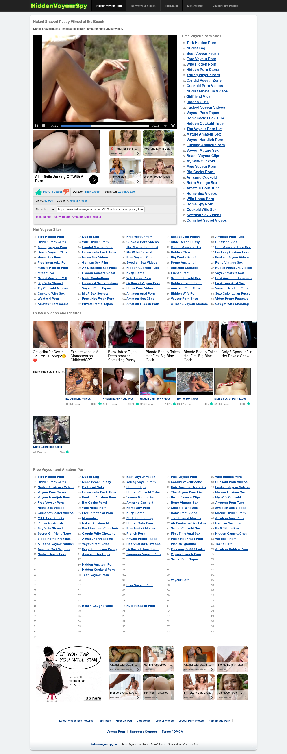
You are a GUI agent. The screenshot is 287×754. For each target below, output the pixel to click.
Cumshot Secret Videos (207, 220)
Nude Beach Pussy (185, 242)
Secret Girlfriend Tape (54, 533)
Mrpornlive (46, 273)
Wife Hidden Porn (201, 64)
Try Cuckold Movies (53, 288)
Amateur (77, 217)
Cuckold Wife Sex (202, 210)
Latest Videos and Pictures (76, 720)
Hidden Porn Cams (203, 70)
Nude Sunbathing (95, 278)
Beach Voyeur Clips (203, 156)
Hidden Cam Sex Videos (155, 398)
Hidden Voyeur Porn (109, 5)
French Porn (180, 273)
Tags (39, 217)
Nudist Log (196, 48)
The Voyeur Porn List (204, 129)
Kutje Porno (135, 273)
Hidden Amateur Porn (98, 564)
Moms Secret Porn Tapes (230, 398)
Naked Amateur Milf (52, 278)
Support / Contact (143, 731)
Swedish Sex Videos (204, 215)
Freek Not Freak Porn (98, 298)
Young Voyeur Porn (203, 75)
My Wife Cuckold (201, 161)
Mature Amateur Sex (204, 134)
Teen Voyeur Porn (95, 575)
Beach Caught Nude (97, 606)
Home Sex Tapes (188, 398)
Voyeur (96, 217)
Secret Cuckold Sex (186, 278)
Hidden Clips (198, 102)
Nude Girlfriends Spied (47, 446)
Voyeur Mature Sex (203, 150)
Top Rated (171, 5)
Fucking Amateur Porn (206, 145)
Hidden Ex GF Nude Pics (118, 398)
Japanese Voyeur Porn (143, 554)
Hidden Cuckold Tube (205, 123)
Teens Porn (224, 544)
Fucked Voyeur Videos (206, 107)
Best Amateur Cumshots (233, 278)
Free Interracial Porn (53, 262)
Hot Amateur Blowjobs (143, 544)
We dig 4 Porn (48, 298)
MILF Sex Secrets (95, 293)
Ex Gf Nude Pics (227, 528)
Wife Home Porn (200, 199)
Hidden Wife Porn (184, 293)
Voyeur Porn (180, 580)
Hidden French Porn (186, 283)
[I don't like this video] (66, 192)
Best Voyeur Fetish (203, 53)
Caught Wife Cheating (232, 304)
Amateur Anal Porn (140, 293)
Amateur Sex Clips (140, 298)
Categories (144, 720)
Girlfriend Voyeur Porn (143, 283)
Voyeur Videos (78, 200)
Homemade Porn (219, 720)
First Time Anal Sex (230, 283)
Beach (66, 217)
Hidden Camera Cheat (98, 273)
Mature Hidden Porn (53, 267)
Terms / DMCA (172, 731)
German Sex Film (95, 262)
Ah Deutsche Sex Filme (99, 267)
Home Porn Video (139, 288)
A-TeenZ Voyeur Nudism (189, 304)
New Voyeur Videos (143, 5)
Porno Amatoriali (183, 262)
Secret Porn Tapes (185, 559)
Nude (87, 217)
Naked (47, 217)
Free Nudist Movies (141, 528)
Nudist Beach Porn (52, 554)
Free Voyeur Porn (201, 59)
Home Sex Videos (202, 193)
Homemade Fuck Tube (206, 118)
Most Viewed (195, 5)
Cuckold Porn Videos (205, 86)
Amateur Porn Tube (203, 188)
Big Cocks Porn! (201, 172)
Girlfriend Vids (198, 96)
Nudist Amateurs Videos (207, 91)
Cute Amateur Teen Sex (233, 247)
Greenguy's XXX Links (188, 549)
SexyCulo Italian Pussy (232, 293)
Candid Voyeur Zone (204, 80)
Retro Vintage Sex (202, 183)
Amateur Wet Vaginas (54, 549)
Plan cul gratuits (183, 544)
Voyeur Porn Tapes (203, 113)
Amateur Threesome (53, 304)
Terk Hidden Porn (201, 43)
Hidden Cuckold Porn (98, 569)
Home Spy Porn (200, 204)
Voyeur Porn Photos (225, 5)
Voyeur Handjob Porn (205, 140)
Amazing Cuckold (202, 177)
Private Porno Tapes (97, 304)
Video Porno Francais (231, 298)
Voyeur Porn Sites (184, 298)
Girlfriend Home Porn (142, 549)
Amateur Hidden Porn (142, 304)
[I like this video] (38, 192)
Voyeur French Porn (186, 554)
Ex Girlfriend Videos (78, 398)
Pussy (57, 217)
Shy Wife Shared (50, 283)
